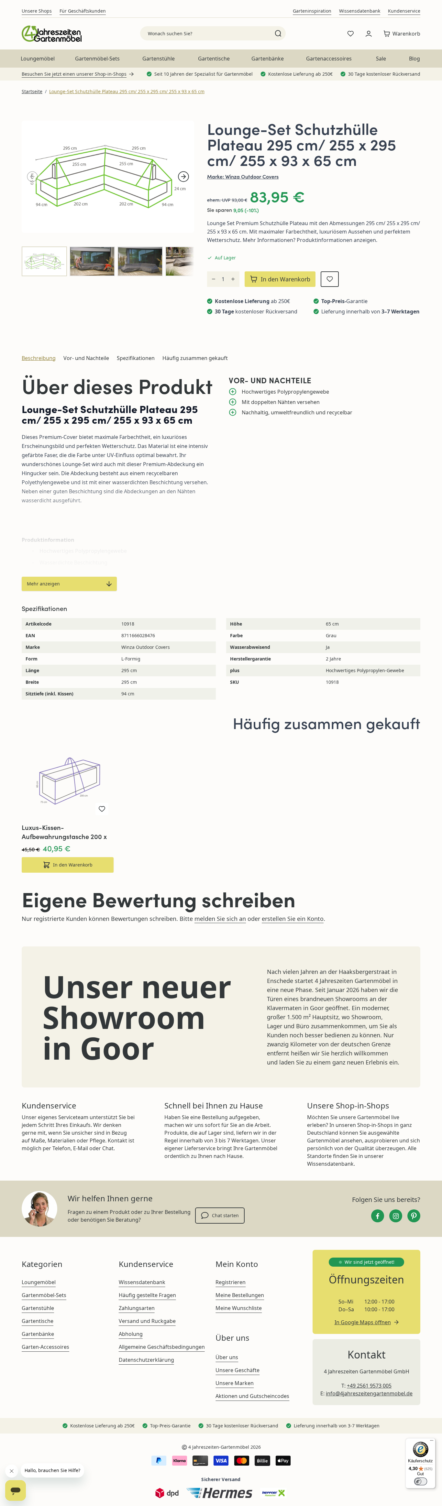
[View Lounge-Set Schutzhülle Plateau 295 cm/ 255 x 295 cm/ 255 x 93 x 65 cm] (44, 261)
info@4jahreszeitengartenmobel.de (369, 1393)
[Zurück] (32, 177)
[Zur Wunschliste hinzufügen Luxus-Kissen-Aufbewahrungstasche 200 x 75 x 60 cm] (101, 809)
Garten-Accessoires (45, 1346)
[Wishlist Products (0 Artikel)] (350, 34)
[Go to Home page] (52, 34)
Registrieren (230, 1282)
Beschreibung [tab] (39, 358)
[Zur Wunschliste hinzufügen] (330, 279)
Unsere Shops (37, 11)
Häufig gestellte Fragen (147, 1295)
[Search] (278, 33)
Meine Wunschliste (238, 1308)
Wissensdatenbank (359, 11)
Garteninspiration (312, 11)
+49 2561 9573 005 (369, 1385)
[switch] (420, 1481)
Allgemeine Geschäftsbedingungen (162, 1346)
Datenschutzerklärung (146, 1359)
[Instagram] (395, 1215)
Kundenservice (404, 11)
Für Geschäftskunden (83, 11)
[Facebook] (377, 1215)
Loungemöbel (38, 58)
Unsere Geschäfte (237, 1370)
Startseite (32, 91)
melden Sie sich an (220, 918)
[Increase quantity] (233, 279)
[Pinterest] (413, 1215)
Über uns (226, 1357)
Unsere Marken (234, 1383)
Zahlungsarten (137, 1308)
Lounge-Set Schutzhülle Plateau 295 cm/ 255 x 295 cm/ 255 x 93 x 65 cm (126, 91)
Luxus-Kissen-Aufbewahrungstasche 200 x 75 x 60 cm (64, 832)
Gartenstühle (158, 58)
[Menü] (432, 1442)
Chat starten (225, 1215)
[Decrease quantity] (213, 279)
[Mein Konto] (368, 34)
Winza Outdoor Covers (252, 176)
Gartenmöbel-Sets (97, 58)
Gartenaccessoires (329, 58)
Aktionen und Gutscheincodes (252, 1396)
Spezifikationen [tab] (136, 358)
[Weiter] (183, 177)
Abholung (131, 1333)
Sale (381, 58)
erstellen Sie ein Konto (293, 918)
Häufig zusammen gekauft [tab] (195, 358)
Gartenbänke (267, 58)
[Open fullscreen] (108, 177)
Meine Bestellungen (239, 1295)
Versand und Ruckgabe (147, 1321)
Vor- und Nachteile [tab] (86, 358)
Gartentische (214, 58)
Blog (414, 58)
